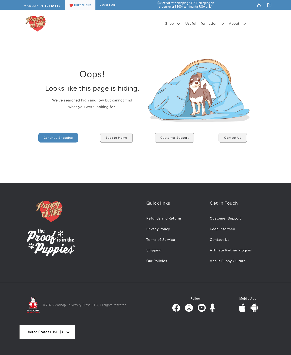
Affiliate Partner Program (231, 250)
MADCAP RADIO (108, 5)
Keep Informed (222, 229)
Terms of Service (160, 240)
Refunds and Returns (164, 218)
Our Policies (156, 261)
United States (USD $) (44, 332)
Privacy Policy (158, 229)
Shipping (153, 250)
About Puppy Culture (228, 261)
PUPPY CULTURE (82, 5)
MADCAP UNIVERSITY (42, 6)
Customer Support (225, 218)
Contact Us (219, 240)
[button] (269, 5)
